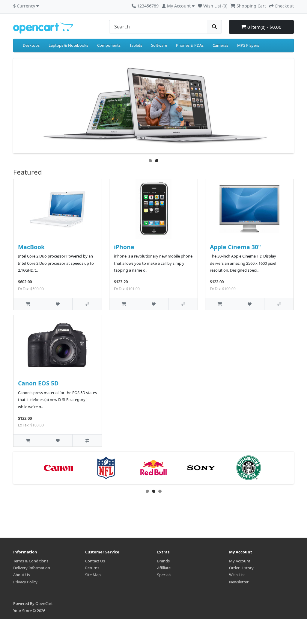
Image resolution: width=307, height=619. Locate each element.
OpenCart (44, 603)
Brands (163, 561)
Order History (241, 567)
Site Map (93, 574)
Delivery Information (31, 567)
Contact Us (95, 561)
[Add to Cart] (28, 304)
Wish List (237, 574)
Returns (92, 567)
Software (159, 45)
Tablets (136, 45)
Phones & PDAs (190, 45)
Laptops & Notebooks (68, 45)
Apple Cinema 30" (235, 247)
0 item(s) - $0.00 (264, 27)
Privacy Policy (25, 582)
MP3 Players (248, 45)
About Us (21, 574)
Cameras (220, 45)
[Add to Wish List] (57, 304)
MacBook (31, 247)
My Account (239, 561)
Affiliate (164, 567)
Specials (164, 574)
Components (109, 45)
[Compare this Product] (87, 304)
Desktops (31, 45)
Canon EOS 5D (38, 383)
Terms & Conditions (30, 561)
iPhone (124, 247)
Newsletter (239, 582)
